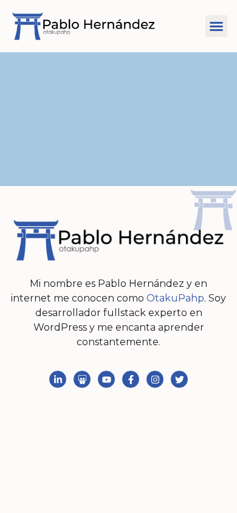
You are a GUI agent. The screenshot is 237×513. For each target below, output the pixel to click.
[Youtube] (106, 379)
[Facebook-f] (131, 379)
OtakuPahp (175, 298)
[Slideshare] (82, 379)
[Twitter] (179, 379)
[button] (216, 26)
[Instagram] (155, 379)
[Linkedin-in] (58, 379)
